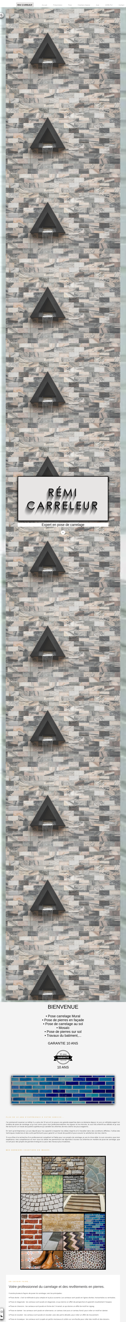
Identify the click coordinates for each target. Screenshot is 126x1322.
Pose (70, 5)
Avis (97, 5)
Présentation (57, 5)
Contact (121, 5)
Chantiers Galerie (84, 5)
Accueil (44, 5)
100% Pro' (109, 5)
